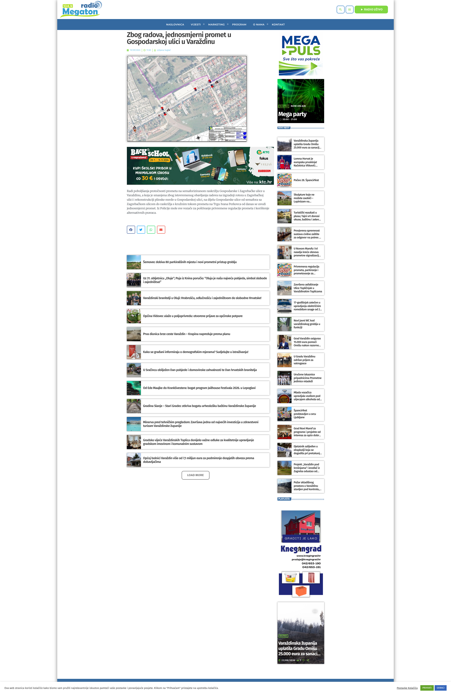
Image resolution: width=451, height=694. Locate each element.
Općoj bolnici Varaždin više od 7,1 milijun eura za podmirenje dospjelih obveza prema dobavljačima (198, 460)
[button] (131, 230)
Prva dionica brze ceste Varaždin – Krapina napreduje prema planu (186, 334)
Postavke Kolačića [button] (407, 688)
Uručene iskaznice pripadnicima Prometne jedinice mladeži (308, 378)
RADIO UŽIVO (371, 9)
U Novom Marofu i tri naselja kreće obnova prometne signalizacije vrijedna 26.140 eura (307, 254)
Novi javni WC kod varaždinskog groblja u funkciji (307, 324)
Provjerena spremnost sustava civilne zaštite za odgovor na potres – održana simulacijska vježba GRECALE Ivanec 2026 (307, 239)
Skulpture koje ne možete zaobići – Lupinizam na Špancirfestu (304, 200)
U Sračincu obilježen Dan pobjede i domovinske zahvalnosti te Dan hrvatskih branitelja (200, 370)
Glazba (284, 106)
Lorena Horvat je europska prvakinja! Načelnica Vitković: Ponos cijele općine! (305, 164)
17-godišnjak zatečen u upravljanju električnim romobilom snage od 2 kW (307, 308)
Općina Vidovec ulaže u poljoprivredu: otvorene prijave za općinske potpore (193, 316)
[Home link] (81, 9)
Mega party (292, 114)
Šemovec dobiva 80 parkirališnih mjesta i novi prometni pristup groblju (190, 262)
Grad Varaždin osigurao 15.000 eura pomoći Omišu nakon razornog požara (307, 344)
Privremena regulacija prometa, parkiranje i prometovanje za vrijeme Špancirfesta (306, 272)
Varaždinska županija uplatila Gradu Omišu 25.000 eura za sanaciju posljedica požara (307, 146)
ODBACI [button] (440, 688)
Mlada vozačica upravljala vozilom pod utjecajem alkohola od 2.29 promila (307, 397)
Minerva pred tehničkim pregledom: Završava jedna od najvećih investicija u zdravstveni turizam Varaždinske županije (200, 424)
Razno (283, 636)
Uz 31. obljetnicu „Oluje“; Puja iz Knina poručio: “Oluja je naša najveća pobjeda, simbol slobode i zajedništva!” (205, 280)
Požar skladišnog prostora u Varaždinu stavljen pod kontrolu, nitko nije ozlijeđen (306, 487)
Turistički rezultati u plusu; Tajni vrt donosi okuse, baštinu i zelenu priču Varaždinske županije (307, 219)
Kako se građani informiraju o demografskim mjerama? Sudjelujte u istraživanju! (195, 352)
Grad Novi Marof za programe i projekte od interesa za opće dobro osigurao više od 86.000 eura (308, 435)
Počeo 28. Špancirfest (306, 180)
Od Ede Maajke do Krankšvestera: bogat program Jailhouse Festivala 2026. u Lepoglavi (199, 388)
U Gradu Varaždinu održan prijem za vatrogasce (304, 360)
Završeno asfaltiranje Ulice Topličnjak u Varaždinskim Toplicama (308, 288)
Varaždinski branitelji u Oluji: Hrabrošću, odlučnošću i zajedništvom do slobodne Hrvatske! (202, 298)
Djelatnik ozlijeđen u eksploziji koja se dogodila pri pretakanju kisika (307, 451)
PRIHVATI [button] (427, 688)
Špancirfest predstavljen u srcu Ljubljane (305, 414)
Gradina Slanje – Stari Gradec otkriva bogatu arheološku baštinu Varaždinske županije (199, 406)
